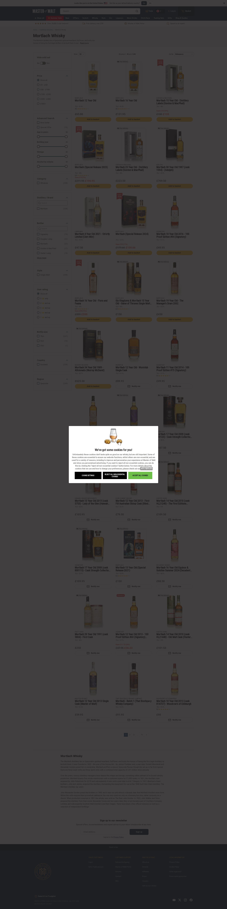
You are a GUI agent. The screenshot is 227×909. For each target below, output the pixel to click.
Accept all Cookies (140, 475)
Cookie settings (88, 475)
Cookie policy (146, 469)
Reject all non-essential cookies (115, 475)
